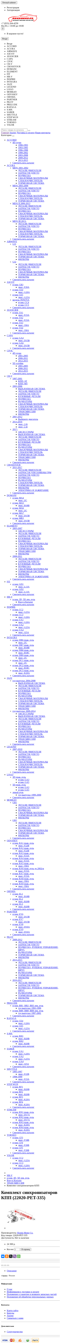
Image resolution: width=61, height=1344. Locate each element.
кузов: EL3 (17, 904)
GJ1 (14, 244)
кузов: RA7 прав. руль (23, 873)
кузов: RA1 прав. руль (23, 843)
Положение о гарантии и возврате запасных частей (32, 1294)
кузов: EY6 (17, 914)
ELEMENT (12, 526)
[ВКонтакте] (3, 1256)
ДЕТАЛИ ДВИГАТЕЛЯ (29, 170)
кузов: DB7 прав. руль (23, 645)
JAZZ (9, 678)
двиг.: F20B (23, 1145)
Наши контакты (42, 132)
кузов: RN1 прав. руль (23, 1112)
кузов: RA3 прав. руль (23, 853)
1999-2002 (23, 152)
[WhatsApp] (18, 1256)
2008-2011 (17, 556)
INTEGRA (12, 637)
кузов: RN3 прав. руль (23, 1122)
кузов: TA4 (17, 328)
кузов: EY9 (17, 929)
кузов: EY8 (17, 924)
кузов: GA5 (23, 782)
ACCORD (12, 140)
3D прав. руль (19, 777)
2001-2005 (23, 356)
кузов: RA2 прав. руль (23, 848)
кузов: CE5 (17, 295)
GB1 (14, 802)
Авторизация (13, 10)
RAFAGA (11, 1018)
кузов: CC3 (17, 614)
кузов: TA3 (17, 323)
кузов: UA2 (18, 625)
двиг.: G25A (24, 297)
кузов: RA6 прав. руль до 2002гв (28, 868)
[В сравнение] (8, 1265)
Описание (12, 1271)
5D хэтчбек (17, 363)
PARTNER (12, 911)
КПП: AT (22, 381)
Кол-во (10, 1249)
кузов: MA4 (18, 498)
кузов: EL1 (17, 894)
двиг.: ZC (22, 500)
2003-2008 (23, 155)
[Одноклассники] (7, 1256)
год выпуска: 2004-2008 (23, 680)
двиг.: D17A (24, 1115)
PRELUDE (12, 1003)
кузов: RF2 (17, 1092)
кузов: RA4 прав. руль (23, 858)
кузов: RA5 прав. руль (23, 863)
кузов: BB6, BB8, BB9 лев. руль (27, 1010)
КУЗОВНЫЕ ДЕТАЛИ (29, 396)
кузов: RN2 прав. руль (23, 1117)
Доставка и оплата (25, 132)
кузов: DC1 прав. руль (23, 660)
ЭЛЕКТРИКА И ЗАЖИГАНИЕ (33, 490)
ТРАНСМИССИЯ (27, 411)
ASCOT (10, 282)
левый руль (17, 792)
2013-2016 (17, 422)
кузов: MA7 (18, 513)
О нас (9, 1289)
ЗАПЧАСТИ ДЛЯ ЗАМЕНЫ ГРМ (34, 472)
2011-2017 (17, 467)
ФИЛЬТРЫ (23, 259)
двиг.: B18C (24, 653)
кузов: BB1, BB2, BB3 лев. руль (27, 1005)
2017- (15, 429)
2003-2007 (17, 528)
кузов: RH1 (17, 1036)
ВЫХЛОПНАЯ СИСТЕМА (31, 389)
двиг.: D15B (24, 340)
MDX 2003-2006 (20, 185)
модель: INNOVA (20, 300)
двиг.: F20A (23, 287)
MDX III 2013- (19, 221)
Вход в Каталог (25, 602)
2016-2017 (17, 980)
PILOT (10, 937)
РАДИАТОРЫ (25, 401)
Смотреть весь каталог (23, 163)
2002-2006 (17, 386)
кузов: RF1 (17, 1087)
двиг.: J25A (23, 632)
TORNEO (11, 1135)
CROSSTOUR (14, 465)
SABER (10, 1049)
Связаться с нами (15, 1318)
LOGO (10, 774)
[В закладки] (5, 1265)
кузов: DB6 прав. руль (23, 640)
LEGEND (11, 746)
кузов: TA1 (17, 312)
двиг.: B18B (24, 505)
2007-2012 (17, 416)
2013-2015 (23, 160)
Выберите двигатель (28, 419)
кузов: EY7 (17, 919)
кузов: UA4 (18, 630)
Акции (12, 132)
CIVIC (10, 350)
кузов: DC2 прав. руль (23, 665)
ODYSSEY (12, 840)
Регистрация (13, 7)
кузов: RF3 (17, 1097)
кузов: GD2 (18, 589)
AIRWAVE (12, 241)
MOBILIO (12, 800)
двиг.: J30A (23, 325)
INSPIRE (11, 607)
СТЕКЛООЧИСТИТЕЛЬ (30, 180)
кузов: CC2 (17, 609)
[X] (10, 1256)
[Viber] (14, 1256)
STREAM (11, 1109)
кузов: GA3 (23, 779)
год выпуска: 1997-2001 (29, 1013)
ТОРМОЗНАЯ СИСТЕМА (31, 183)
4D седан (16, 142)
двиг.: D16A (24, 927)
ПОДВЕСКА (24, 175)
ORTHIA (11, 891)
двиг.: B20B (24, 901)
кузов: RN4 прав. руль (23, 1127)
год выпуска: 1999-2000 (29, 795)
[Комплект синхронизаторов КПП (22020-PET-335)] (21, 1228)
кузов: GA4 (18, 338)
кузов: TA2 (17, 317)
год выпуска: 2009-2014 (23, 711)
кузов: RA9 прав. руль (23, 884)
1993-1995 (23, 147)
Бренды (10, 1313)
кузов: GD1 (18, 584)
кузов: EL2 (17, 899)
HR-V (9, 597)
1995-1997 (17, 1071)
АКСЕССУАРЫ (26, 432)
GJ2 (14, 262)
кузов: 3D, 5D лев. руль (23, 599)
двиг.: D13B (24, 917)
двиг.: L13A (24, 587)
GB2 (14, 820)
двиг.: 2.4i (23, 427)
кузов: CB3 (17, 284)
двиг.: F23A (23, 315)
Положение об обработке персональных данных (30, 1297)
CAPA (10, 335)
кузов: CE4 (17, 290)
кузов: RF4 (17, 1102)
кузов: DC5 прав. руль (23, 670)
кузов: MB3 (18, 518)
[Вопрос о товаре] (2, 1265)
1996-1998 (23, 150)
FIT (8, 581)
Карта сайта (12, 1310)
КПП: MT (23, 383)
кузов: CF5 (17, 1148)
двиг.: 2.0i (23, 424)
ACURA (11, 165)
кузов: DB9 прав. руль (23, 655)
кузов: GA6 (18, 343)
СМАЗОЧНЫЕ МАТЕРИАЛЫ (33, 178)
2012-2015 (23, 361)
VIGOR (10, 1155)
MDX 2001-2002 (20, 168)
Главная (5, 132)
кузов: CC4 (23, 302)
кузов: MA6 (18, 508)
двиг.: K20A (24, 673)
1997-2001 (17, 378)
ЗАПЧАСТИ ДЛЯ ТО (28, 173)
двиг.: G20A (24, 292)
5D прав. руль (19, 785)
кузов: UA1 (18, 620)
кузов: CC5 (23, 305)
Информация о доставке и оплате (23, 1292)
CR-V (9, 376)
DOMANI (11, 495)
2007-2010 (17, 749)
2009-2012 (23, 158)
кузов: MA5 (18, 503)
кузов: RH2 (17, 1041)
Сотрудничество (15, 1331)
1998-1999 (17, 1076)
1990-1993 (23, 145)
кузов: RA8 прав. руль (23, 878)
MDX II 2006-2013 (21, 203)
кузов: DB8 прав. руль (23, 650)
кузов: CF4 (17, 1142)
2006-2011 (23, 358)
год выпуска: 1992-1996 (29, 1008)
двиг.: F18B (23, 1140)
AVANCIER (12, 310)
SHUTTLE (12, 1069)
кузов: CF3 (17, 1137)
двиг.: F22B (23, 845)
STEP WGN (12, 1084)
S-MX (9, 1033)
